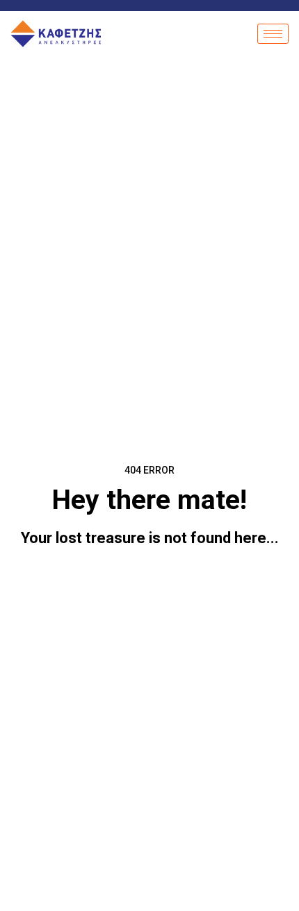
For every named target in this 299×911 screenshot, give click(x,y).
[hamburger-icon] (273, 34)
